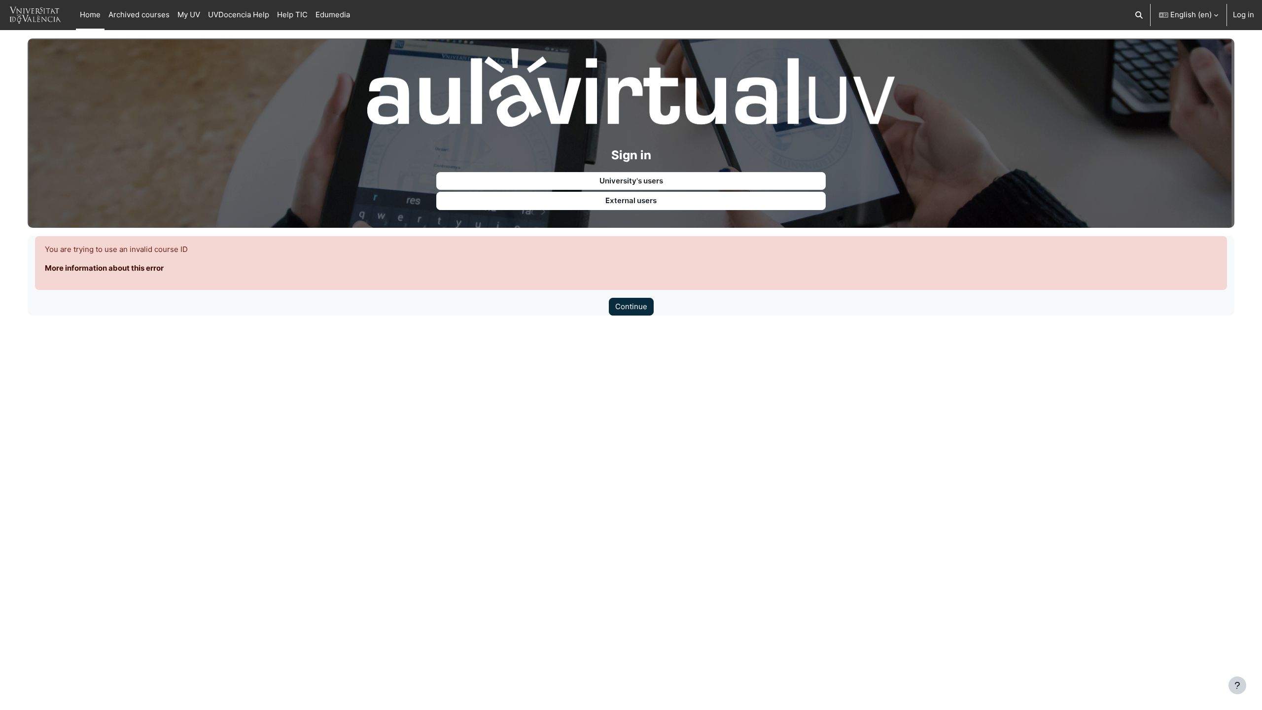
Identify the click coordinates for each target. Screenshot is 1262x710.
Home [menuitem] (90, 14)
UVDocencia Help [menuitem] (238, 14)
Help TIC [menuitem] (292, 14)
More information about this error (104, 268)
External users (631, 200)
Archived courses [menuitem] (139, 14)
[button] (1139, 15)
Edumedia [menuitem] (333, 14)
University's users (631, 180)
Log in (1243, 14)
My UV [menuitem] (188, 14)
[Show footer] (1237, 685)
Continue (631, 306)
